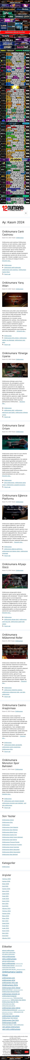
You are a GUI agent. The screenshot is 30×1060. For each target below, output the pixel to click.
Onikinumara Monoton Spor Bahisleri (10, 763)
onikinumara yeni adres (10, 1016)
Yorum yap (7, 274)
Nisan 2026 (5, 884)
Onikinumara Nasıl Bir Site (10, 1002)
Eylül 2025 (5, 886)
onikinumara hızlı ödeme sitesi (11, 551)
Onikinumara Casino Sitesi (12, 973)
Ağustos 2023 (6, 938)
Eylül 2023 (5, 935)
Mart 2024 (5, 921)
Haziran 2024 (6, 913)
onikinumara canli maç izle (9, 969)
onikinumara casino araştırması (11, 747)
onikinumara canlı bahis (20, 969)
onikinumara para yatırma (8, 1005)
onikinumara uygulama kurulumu (15, 485)
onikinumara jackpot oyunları (7, 998)
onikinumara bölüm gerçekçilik (13, 745)
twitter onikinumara (18, 1024)
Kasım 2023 (5, 931)
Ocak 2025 (5, 896)
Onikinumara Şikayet (7, 1024)
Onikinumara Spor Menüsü (10, 830)
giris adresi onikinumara (8, 954)
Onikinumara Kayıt (18, 998)
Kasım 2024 (5, 901)
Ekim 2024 (5, 903)
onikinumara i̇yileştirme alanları (13, 690)
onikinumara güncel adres (18, 989)
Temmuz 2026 (6, 879)
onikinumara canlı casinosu (10, 270)
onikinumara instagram (9, 996)
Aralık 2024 (5, 898)
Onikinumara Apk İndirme (9, 839)
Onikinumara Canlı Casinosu (13, 233)
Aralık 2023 (5, 928)
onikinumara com (8, 978)
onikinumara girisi (9, 410)
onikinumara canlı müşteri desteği (14, 801)
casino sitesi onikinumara (8, 952)
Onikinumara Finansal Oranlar (10, 842)
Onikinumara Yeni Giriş (10, 1020)
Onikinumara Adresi (8, 820)
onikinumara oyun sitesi (8, 1004)
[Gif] (15, 87)
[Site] (15, 54)
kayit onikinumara (8, 963)
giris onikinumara (9, 959)
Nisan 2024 (5, 918)
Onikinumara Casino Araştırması (14, 707)
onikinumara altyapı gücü (11, 619)
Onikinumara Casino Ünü (9, 834)
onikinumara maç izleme (18, 1000)
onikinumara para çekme (11, 1008)
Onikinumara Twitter (7, 1014)
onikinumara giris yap (10, 982)
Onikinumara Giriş (7, 749)
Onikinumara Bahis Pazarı (9, 832)
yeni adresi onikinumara (11, 1027)
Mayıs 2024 (5, 916)
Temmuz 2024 (6, 911)
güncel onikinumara (8, 961)
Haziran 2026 (6, 881)
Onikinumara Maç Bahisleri (10, 854)
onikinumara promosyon (9, 1010)
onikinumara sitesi (21, 1010)
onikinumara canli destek (8, 967)
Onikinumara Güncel (7, 989)
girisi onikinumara (9, 482)
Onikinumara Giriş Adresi (11, 338)
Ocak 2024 (5, 926)
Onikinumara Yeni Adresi (10, 1018)
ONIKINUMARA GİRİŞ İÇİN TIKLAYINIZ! (15, 32)
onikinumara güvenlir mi (11, 994)
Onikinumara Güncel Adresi (10, 991)
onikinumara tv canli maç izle (7, 1012)
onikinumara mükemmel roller (10, 692)
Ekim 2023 (5, 933)
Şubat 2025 (5, 893)
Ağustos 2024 (6, 908)
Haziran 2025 (6, 888)
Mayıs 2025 (5, 891)
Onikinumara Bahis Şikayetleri (11, 849)
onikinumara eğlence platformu (13, 549)
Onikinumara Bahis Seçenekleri (11, 852)
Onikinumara (8, 265)
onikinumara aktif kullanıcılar (12, 267)
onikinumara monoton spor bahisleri (12, 803)
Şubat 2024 (5, 923)
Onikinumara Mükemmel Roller (12, 636)
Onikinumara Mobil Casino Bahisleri (12, 837)
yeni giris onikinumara (11, 1029)
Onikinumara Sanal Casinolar (10, 847)
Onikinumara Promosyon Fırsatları (12, 844)
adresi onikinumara (8, 950)
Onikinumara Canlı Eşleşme (10, 827)
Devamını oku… (6, 260)
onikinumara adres (19, 963)
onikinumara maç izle (6, 1000)
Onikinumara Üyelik (9, 1023)
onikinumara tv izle (18, 1012)
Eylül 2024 (5, 906)
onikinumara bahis (18, 965)
